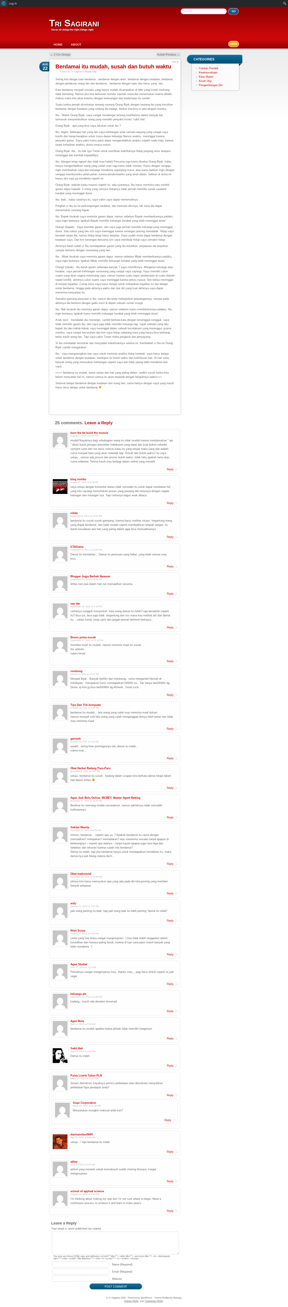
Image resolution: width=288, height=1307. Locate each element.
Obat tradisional (80, 873)
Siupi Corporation (84, 1102)
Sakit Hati (76, 1048)
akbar (74, 1161)
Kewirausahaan (208, 72)
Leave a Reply (99, 422)
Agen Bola (77, 1021)
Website (117, 1278)
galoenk (75, 738)
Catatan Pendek (208, 68)
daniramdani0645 (81, 1134)
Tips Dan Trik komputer (85, 704)
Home (58, 44)
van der (75, 603)
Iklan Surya (77, 930)
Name (122, 1264)
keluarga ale (78, 993)
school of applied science (87, 1191)
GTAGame (76, 546)
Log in (13, 3)
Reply (170, 469)
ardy (73, 903)
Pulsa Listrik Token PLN (86, 1075)
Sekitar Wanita (79, 827)
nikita (74, 513)
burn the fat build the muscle (89, 432)
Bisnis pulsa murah (83, 637)
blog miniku (78, 479)
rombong (76, 671)
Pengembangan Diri (211, 85)
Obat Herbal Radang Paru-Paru (90, 768)
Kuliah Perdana (168, 54)
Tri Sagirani (74, 23)
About (76, 44)
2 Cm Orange (60, 54)
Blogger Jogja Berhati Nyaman (90, 576)
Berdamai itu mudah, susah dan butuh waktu (113, 66)
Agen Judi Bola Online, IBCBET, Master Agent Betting (105, 797)
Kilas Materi (206, 76)
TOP (174, 62)
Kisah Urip (91, 71)
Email (122, 1271)
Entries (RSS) (131, 1301)
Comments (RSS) (154, 1301)
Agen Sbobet (78, 964)
